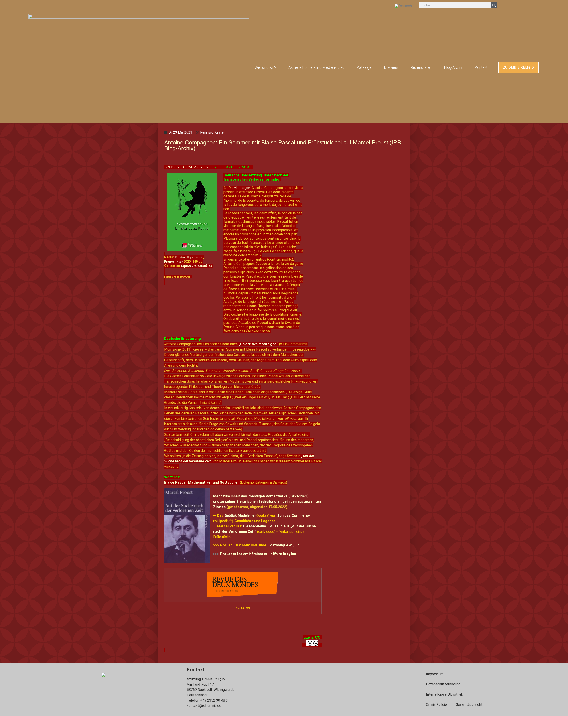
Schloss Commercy (293, 515)
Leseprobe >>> (304, 349)
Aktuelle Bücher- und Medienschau (316, 67)
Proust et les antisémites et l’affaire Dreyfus (258, 554)
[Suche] (494, 5)
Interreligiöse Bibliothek (444, 694)
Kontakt (481, 67)
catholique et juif (284, 545)
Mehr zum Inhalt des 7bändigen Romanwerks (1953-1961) (260, 496)
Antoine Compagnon (186, 167)
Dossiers (391, 67)
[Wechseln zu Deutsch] (403, 6)
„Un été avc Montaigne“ (259, 344)
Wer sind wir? (265, 67)
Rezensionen (421, 67)
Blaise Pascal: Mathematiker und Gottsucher (201, 482)
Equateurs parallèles (196, 266)
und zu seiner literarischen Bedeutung (244, 501)
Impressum (434, 674)
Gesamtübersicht (469, 704)
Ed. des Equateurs (188, 257)
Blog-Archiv (453, 67)
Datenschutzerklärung (443, 684)
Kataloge (364, 67)
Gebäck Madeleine (239, 515)
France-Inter (173, 261)
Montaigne (241, 188)
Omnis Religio (436, 704)
